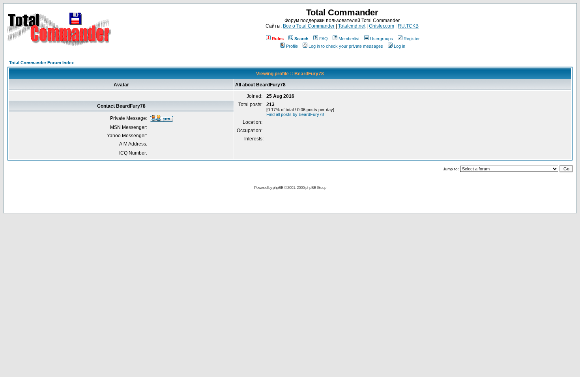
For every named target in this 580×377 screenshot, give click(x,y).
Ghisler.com (381, 26)
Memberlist (349, 38)
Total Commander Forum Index (41, 62)
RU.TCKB (408, 26)
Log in (399, 46)
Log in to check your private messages (346, 46)
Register (412, 38)
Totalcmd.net (351, 26)
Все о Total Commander (309, 26)
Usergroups (381, 38)
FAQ (323, 38)
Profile (292, 46)
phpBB (278, 187)
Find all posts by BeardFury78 (295, 114)
